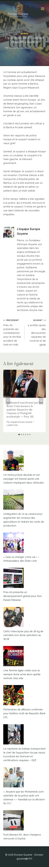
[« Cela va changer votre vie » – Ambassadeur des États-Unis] (24, 543)
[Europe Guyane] (18, 9)
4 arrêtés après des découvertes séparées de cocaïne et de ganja (37, 332)
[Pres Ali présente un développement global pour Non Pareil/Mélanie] (24, 578)
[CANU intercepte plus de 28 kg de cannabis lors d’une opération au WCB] (24, 617)
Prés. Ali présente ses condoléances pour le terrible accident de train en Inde (12, 332)
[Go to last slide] (8, 400)
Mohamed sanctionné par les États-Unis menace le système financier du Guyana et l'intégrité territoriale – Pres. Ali (24, 409)
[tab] (19, 434)
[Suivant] (41, 400)
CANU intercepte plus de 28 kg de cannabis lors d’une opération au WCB (23, 635)
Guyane (24, 34)
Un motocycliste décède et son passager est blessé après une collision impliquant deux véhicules (23, 478)
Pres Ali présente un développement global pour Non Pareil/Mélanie (22, 596)
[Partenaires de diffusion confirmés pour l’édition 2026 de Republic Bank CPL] (24, 695)
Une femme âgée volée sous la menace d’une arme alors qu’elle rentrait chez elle (21, 674)
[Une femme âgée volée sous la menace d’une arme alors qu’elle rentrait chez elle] (24, 656)
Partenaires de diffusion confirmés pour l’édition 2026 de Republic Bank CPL (24, 713)
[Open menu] (42, 9)
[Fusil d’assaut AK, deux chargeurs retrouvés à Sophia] (24, 820)
